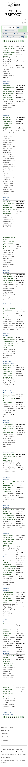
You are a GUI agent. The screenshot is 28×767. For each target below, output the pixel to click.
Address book (17, 19)
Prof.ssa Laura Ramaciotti (15, 752)
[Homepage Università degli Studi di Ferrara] (14, 4)
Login (25, 19)
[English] (22, 22)
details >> (5, 77)
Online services (8, 19)
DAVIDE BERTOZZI (14, 12)
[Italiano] (25, 22)
